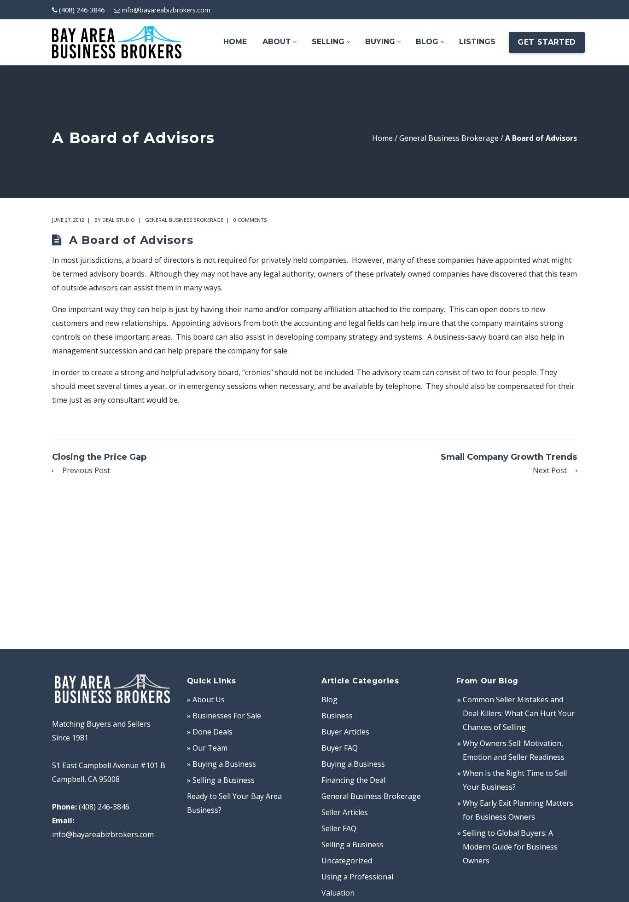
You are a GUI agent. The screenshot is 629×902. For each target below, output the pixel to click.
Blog (329, 699)
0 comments (250, 219)
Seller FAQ (338, 828)
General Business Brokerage (449, 138)
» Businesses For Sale (224, 716)
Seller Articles (344, 812)
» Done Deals (210, 732)
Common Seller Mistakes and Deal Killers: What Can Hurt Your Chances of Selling (519, 713)
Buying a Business (353, 764)
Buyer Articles (345, 732)
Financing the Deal (353, 780)
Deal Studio (118, 219)
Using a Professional (357, 877)
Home (382, 138)
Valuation (338, 893)
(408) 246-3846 (82, 10)
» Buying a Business (221, 764)
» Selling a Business (221, 780)
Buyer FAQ (339, 748)
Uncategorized (346, 861)
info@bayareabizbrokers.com (166, 10)
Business (337, 716)
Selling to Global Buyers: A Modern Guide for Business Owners (510, 847)
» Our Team (207, 748)
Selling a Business (352, 844)
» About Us (206, 699)
